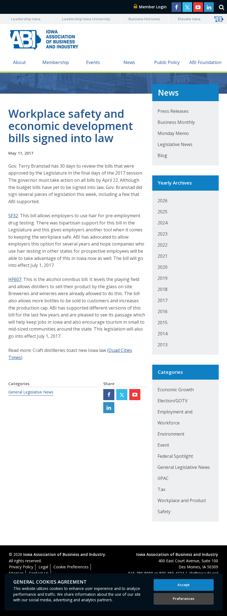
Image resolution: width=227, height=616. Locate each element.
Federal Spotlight (175, 456)
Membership (55, 62)
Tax (161, 489)
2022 (162, 245)
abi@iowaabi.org (203, 573)
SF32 (13, 216)
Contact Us (39, 573)
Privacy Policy (21, 566)
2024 (162, 223)
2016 (162, 311)
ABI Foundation (205, 62)
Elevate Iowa (189, 18)
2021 (162, 256)
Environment (171, 434)
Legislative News (175, 144)
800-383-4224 (171, 573)
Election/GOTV (173, 401)
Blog (162, 155)
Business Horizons (144, 18)
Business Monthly (176, 122)
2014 (162, 334)
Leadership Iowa (25, 18)
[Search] (221, 6)
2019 (162, 278)
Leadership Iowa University (86, 18)
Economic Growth (176, 390)
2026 (162, 201)
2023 (162, 234)
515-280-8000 (140, 573)
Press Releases (173, 111)
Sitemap (16, 573)
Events (93, 62)
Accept (183, 584)
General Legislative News (30, 392)
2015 (162, 322)
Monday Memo (173, 133)
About (19, 62)
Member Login (152, 6)
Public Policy (167, 62)
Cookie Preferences (71, 566)
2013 (162, 345)
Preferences (183, 598)
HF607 (14, 279)
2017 (162, 300)
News (129, 62)
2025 (162, 212)
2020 (162, 267)
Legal (43, 566)
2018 (162, 289)
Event (163, 445)
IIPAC (163, 478)
